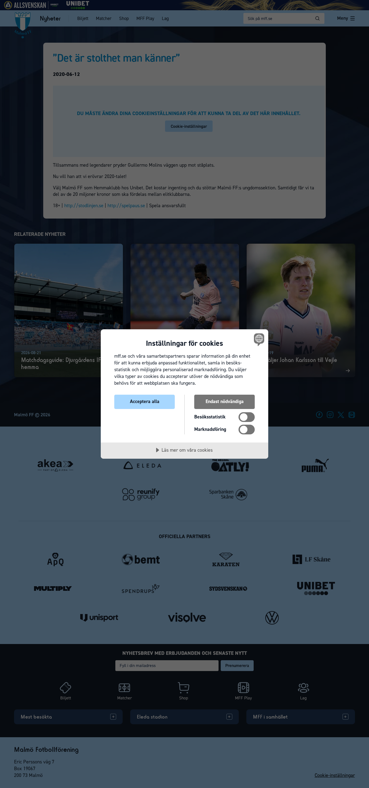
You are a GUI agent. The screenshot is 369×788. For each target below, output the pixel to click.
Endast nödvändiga (225, 401)
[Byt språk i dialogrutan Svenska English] (258, 339)
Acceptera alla (144, 401)
